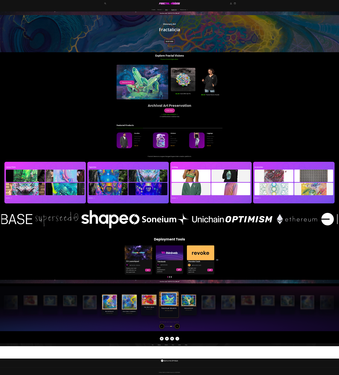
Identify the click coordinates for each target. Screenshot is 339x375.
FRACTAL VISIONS (166, 372)
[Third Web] (169, 252)
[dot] (167, 276)
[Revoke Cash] (200, 252)
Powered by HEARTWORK (175, 372)
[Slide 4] (171, 326)
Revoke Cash (194, 261)
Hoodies (137, 133)
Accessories (259, 167)
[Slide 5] (173, 326)
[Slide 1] (166, 326)
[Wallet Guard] (138, 252)
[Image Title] (127, 265)
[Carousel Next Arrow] (217, 259)
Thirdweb (161, 262)
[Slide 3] (170, 326)
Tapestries (92, 167)
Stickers (173, 133)
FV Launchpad (132, 261)
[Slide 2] (168, 326)
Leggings (210, 133)
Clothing (175, 167)
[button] (105, 3)
